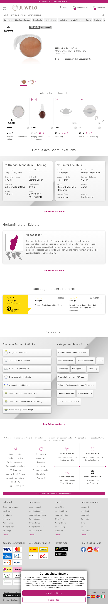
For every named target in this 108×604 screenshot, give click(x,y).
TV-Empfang (15, 470)
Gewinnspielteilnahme (15, 466)
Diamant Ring (60, 523)
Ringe (100, 361)
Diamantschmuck (36, 527)
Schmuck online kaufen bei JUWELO (73, 352)
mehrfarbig (62, 197)
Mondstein (62, 172)
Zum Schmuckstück (52, 211)
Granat (84, 527)
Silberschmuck (78, 369)
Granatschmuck (35, 531)
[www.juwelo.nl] (88, 596)
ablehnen (61, 584)
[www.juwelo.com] (98, 596)
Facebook (83, 549)
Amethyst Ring (61, 511)
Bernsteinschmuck (37, 519)
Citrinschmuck (35, 523)
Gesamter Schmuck (11, 507)
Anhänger (7, 511)
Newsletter (41, 474)
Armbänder (7, 515)
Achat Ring (59, 507)
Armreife (6, 519)
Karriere (6, 593)
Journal (40, 478)
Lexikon (97, 20)
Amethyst (85, 511)
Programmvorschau (41, 470)
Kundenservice (15, 454)
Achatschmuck (35, 507)
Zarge (84, 187)
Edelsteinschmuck (22, 20)
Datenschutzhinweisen (53, 587)
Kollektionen (50, 20)
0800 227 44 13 (66, 483)
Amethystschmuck (37, 511)
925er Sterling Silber (15, 187)
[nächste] (102, 120)
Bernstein (85, 519)
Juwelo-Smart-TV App (15, 474)
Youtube (90, 549)
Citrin (83, 523)
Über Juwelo (41, 454)
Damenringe (63, 369)
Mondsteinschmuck (85, 361)
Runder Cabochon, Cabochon (66, 188)
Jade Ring (59, 531)
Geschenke (37, 20)
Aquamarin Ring (61, 515)
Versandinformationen (15, 478)
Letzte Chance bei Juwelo (68, 401)
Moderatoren (41, 458)
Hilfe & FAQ (15, 482)
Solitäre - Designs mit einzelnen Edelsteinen (76, 385)
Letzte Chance (76, 20)
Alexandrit (85, 507)
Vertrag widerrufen (13, 595)
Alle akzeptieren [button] (54, 593)
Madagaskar (87, 197)
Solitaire (9, 194)
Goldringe (7, 531)
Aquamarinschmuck (37, 515)
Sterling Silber (36, 179)
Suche (103, 15)
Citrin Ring (59, 519)
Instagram (96, 549)
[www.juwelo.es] (93, 596)
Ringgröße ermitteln (15, 486)
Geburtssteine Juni (66, 393)
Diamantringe (8, 527)
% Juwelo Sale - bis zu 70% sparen (72, 377)
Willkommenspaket (15, 462)
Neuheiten (63, 20)
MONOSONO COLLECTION (35, 196)
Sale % (88, 20)
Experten (41, 462)
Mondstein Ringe (85, 393)
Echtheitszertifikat (15, 458)
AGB (15, 593)
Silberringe (93, 369)
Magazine (41, 466)
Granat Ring (60, 527)
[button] (4, 8)
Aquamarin (85, 515)
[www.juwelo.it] (103, 596)
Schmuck (7, 20)
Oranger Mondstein (91, 172)
